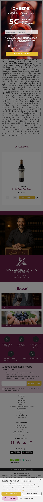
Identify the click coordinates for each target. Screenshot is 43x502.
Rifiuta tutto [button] (32, 494)
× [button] (41, 480)
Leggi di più (24, 490)
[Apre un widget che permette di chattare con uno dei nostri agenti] (10, 498)
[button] (22, 499)
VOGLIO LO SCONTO (21, 54)
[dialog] (21, 490)
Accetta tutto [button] (11, 494)
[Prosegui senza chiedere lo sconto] (40, 3)
